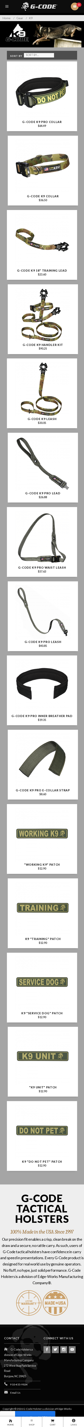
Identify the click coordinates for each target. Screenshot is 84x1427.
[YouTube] (72, 1349)
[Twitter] (55, 1349)
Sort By (16, 55)
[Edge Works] (42, 6)
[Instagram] (63, 1349)
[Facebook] (47, 1349)
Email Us (15, 1392)
